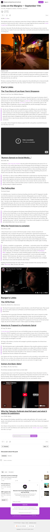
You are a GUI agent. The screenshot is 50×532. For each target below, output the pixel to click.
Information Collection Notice (24, 509)
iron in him (22, 103)
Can (6, 18)
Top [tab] (2, 472)
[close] (37, 485)
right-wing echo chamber (14, 164)
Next (45, 446)
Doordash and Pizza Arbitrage (9, 475)
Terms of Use (31, 507)
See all (3, 500)
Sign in (46, 2)
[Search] (47, 472)
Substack (19, 529)
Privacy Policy (34, 509)
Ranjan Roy (9, 478)
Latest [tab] (6, 472)
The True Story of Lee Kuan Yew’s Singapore (20, 91)
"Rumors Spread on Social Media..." (16, 158)
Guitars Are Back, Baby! (11, 364)
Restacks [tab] (10, 455)
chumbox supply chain (37, 428)
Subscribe (41, 2)
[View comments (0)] (7, 15)
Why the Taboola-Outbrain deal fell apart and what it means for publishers (24, 412)
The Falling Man (8, 188)
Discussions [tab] (11, 472)
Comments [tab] (4, 455)
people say (27, 101)
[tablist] (6, 456)
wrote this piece (5, 331)
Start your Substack (21, 526)
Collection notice (32, 522)
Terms (27, 522)
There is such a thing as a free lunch (9, 477)
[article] (25, 478)
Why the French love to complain (15, 226)
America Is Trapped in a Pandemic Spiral (18, 325)
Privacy (23, 522)
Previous (6, 446)
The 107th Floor (8, 302)
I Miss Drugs (7, 264)
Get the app (31, 526)
